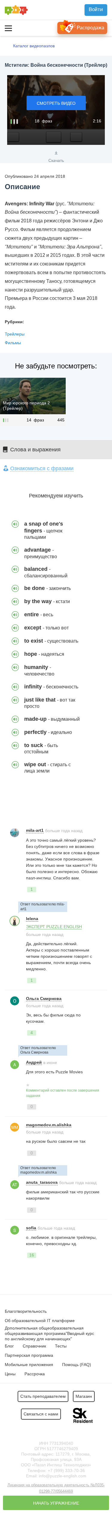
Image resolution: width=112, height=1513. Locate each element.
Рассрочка (34, 1373)
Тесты (61, 1346)
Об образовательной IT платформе (40, 1320)
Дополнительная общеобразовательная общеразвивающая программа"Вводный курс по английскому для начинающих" (49, 1333)
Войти (96, 9)
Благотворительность (26, 1311)
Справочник (34, 1346)
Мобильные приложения (29, 1364)
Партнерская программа (29, 1355)
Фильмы (13, 342)
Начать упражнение (56, 1503)
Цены (10, 1373)
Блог (9, 1346)
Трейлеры (14, 334)
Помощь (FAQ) (76, 1364)
